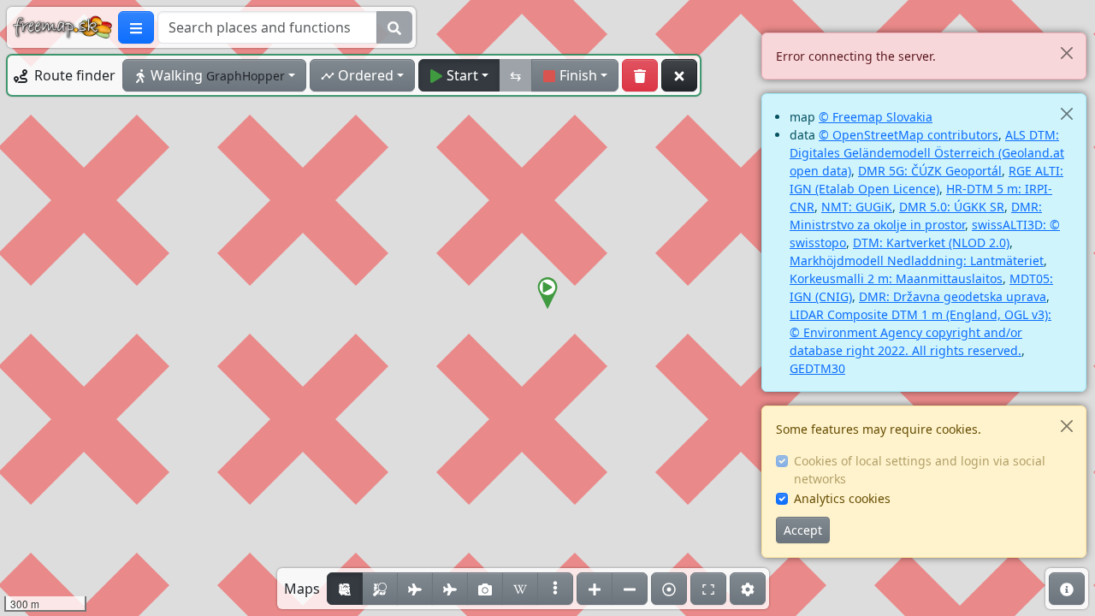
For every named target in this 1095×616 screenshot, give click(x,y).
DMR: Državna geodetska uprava (952, 296)
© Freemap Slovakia (875, 117)
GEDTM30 (817, 368)
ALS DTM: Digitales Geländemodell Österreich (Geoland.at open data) (927, 153)
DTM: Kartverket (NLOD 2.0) (931, 242)
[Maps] (555, 588)
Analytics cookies (842, 498)
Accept (803, 530)
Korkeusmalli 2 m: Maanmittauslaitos (896, 278)
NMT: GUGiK (856, 206)
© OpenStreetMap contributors (908, 135)
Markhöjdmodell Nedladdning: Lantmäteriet (917, 260)
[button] (547, 293)
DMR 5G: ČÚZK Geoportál (930, 171)
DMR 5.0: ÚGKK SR (951, 206)
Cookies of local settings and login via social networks (919, 470)
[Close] (1066, 53)
